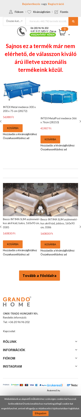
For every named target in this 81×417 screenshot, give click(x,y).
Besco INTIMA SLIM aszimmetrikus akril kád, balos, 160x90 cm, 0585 (21, 223)
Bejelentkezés (31, 4)
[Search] (73, 21)
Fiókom (19, 11)
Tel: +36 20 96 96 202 (16, 322)
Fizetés (64, 11)
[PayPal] (43, 385)
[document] (40, 406)
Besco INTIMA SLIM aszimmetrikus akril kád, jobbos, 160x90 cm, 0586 (59, 223)
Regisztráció (56, 4)
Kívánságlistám (41, 11)
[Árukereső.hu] (55, 386)
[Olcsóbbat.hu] (6, 386)
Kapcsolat (9, 331)
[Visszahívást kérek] (35, 27)
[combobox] (52, 21)
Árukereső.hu (53, 390)
